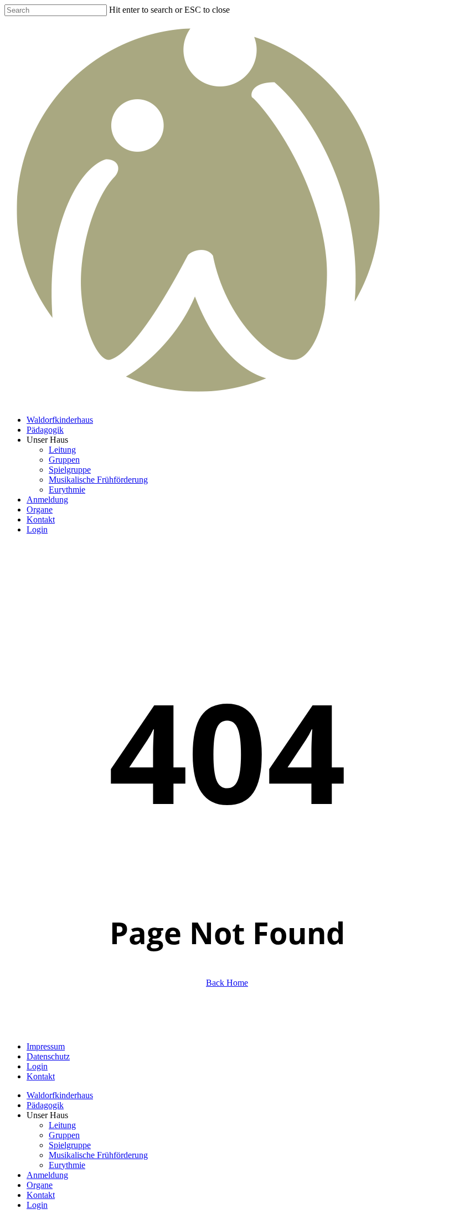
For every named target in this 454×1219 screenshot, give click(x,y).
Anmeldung (47, 1175)
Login (37, 1066)
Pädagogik (45, 1105)
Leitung (62, 1125)
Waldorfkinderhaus (60, 1095)
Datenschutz (48, 1056)
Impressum (46, 1046)
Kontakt (41, 1076)
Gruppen (64, 1135)
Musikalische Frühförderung (98, 1155)
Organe (40, 1185)
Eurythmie (67, 1165)
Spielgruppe (70, 1145)
